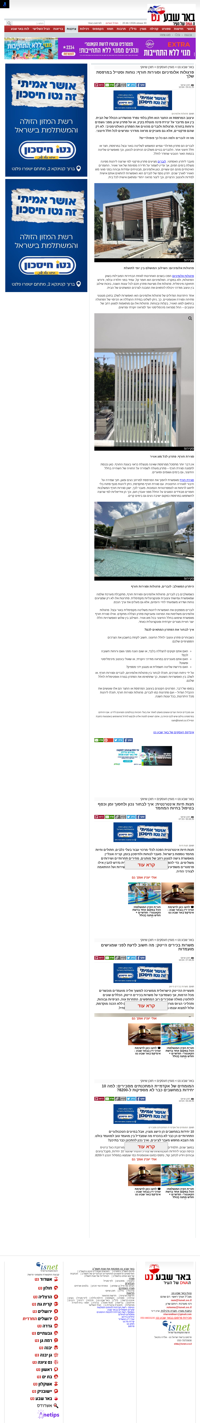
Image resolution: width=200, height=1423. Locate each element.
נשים (71, 1298)
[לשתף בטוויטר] (131, 86)
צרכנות (71, 28)
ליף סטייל (108, 1281)
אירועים (130, 1302)
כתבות (131, 1281)
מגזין (143, 28)
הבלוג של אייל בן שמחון (123, 1285)
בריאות (58, 28)
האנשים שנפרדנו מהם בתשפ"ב (94, 1271)
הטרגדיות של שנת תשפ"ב (96, 1276)
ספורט (166, 28)
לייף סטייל (82, 1298)
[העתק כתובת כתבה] (120, 86)
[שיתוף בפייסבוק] (141, 86)
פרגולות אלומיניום (180, 113)
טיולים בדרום (127, 1316)
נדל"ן (132, 28)
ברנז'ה (96, 1302)
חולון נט (130, 1324)
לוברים (162, 161)
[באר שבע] (171, 25)
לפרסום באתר (95, 23)
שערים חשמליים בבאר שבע (120, 1309)
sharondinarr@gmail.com (177, 1314)
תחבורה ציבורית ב (113, 1305)
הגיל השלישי (41, 28)
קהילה (154, 28)
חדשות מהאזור (109, 1295)
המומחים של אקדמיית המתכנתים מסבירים (168, 1127)
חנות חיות (183, 845)
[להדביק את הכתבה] (108, 741)
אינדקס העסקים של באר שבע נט (173, 732)
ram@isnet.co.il (181, 1300)
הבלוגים (129, 1283)
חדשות (178, 28)
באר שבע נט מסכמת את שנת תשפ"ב (113, 1268)
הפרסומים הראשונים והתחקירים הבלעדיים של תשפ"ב (107, 1273)
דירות (81, 1300)
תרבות (121, 28)
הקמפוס (98, 28)
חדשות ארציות (127, 1295)
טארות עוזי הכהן (100, 1285)
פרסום (131, 1326)
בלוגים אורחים (81, 1285)
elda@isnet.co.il (183, 1344)
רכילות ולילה (97, 1298)
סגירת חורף (187, 480)
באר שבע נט (185, 67)
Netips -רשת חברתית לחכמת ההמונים (115, 1312)
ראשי (190, 28)
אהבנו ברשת (128, 1300)
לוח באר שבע (20, 28)
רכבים (72, 1300)
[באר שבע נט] (169, 1284)
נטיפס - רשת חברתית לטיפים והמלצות (115, 1307)
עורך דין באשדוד (126, 1319)
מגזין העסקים (165, 67)
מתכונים (120, 1281)
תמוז (110, 28)
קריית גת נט (128, 1321)
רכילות (84, 28)
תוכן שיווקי (165, 34)
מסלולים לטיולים (126, 1314)
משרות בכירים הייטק (178, 986)
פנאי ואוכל (108, 1302)
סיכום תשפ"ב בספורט (123, 1271)
